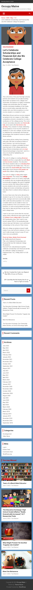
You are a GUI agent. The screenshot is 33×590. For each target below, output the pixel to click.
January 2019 (7, 416)
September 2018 (8, 423)
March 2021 (6, 380)
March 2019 (6, 411)
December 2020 (7, 386)
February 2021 (7, 382)
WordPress (22, 587)
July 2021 (5, 370)
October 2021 (7, 364)
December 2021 (7, 359)
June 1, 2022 (6, 574)
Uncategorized (8, 47)
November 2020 (7, 389)
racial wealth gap (17, 167)
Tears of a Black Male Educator (12, 302)
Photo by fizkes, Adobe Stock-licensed (14, 237)
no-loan (25, 149)
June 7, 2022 (6, 485)
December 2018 (7, 418)
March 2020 (6, 407)
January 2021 (7, 384)
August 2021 (6, 368)
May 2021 (6, 375)
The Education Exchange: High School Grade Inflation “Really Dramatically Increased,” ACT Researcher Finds (16, 308)
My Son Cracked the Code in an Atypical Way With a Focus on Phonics (17, 273)
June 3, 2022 (6, 547)
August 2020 (6, 395)
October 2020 (7, 391)
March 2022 (6, 352)
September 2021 (8, 366)
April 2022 (6, 350)
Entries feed (6, 449)
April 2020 (6, 405)
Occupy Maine (10, 6)
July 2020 (5, 398)
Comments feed (8, 452)
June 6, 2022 (6, 518)
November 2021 (7, 361)
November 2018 (7, 420)
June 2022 (6, 346)
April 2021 (6, 377)
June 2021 (6, 373)
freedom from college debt (12, 217)
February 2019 (7, 414)
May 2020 (6, 402)
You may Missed (9, 460)
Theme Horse (19, 584)
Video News (6, 436)
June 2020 (6, 400)
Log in (4, 447)
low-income (8, 162)
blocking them (25, 164)
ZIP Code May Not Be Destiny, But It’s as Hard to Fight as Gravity (16, 280)
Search (28, 290)
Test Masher (15, 65)
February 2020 (7, 409)
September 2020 (8, 393)
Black (28, 160)
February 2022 (7, 355)
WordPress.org (7, 454)
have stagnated (7, 176)
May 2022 (6, 348)
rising (18, 174)
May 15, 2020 (6, 65)
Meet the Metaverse (9, 320)
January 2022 (7, 357)
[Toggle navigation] (3, 13)
